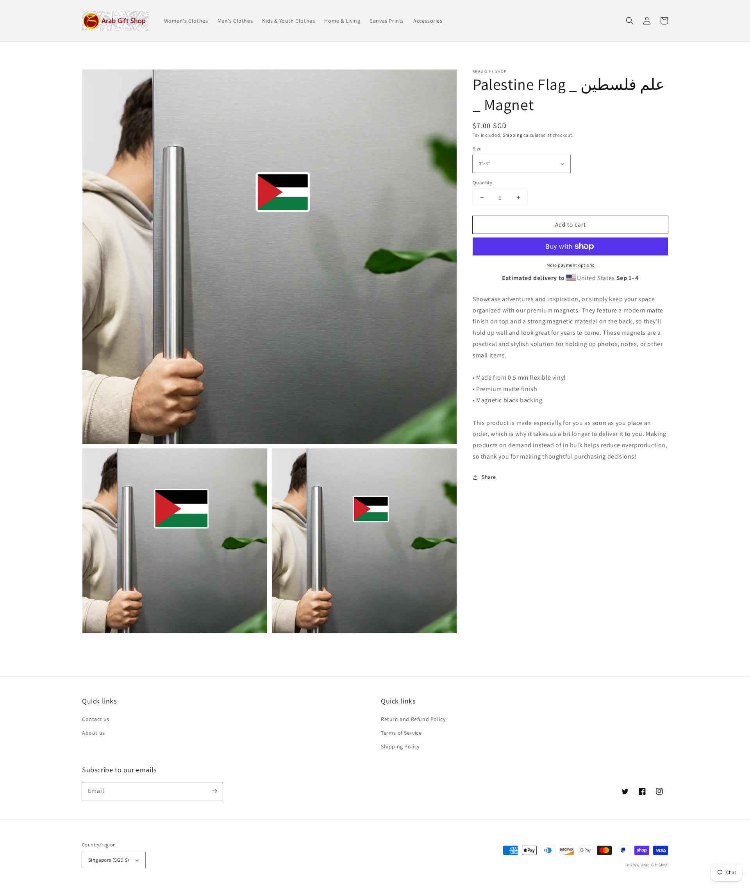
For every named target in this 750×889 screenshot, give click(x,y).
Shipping (513, 135)
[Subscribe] (214, 791)
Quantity (482, 182)
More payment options (570, 265)
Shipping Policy (400, 746)
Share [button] (489, 476)
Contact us (95, 719)
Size (477, 148)
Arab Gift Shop (654, 865)
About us (93, 732)
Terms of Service (401, 732)
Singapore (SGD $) (108, 860)
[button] (629, 20)
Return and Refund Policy (413, 719)
